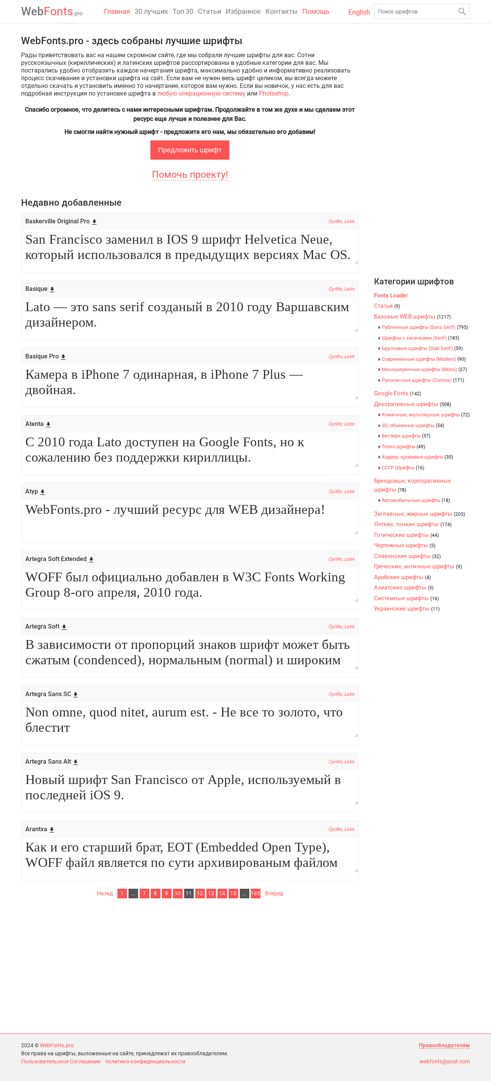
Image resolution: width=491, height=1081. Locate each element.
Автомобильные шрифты (416, 500)
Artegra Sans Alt (48, 761)
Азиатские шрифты (403, 587)
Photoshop (273, 93)
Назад (105, 893)
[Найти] (462, 11)
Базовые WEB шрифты (412, 316)
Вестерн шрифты (406, 436)
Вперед (274, 893)
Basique (36, 288)
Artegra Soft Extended (56, 559)
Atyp (31, 491)
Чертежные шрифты (404, 545)
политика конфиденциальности (145, 1061)
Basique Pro (42, 356)
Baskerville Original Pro (57, 221)
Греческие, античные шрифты (418, 566)
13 (211, 893)
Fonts (52, 11)
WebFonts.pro (57, 1045)
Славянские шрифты (407, 556)
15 (233, 893)
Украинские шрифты (407, 608)
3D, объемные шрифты (413, 425)
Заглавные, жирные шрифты (419, 513)
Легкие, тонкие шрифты (412, 524)
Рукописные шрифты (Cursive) (423, 380)
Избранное (243, 11)
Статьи (209, 11)
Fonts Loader (391, 295)
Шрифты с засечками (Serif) (420, 338)
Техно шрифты (403, 446)
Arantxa (36, 829)
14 (222, 893)
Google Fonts (397, 393)
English (359, 12)
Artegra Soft (42, 626)
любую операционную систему (201, 93)
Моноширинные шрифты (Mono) (424, 369)
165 (255, 893)
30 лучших (151, 11)
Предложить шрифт (190, 150)
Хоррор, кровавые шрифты (417, 457)
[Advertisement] (190, 964)
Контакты (281, 11)
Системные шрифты (406, 598)
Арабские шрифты (402, 577)
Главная (117, 11)
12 (200, 893)
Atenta (34, 423)
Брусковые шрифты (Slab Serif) (422, 348)
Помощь (316, 11)
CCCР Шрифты (403, 467)
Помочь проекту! (190, 174)
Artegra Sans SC (48, 694)
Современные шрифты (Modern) (424, 359)
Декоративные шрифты (412, 404)
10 (178, 893)
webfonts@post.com (445, 1061)
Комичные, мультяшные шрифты (426, 415)
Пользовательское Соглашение (61, 1061)
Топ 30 (183, 11)
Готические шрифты (406, 534)
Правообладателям (444, 1045)
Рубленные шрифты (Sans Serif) (425, 327)
